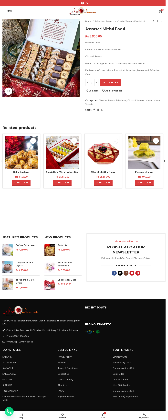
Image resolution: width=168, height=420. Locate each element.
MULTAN (7, 379)
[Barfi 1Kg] (49, 250)
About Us (62, 385)
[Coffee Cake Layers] (7, 250)
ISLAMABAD (9, 362)
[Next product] (161, 21)
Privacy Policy (65, 356)
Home (88, 21)
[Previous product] (153, 21)
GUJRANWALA (10, 390)
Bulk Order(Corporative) (125, 396)
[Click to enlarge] (8, 91)
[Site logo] (83, 11)
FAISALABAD (9, 373)
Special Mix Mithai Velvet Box (62, 171)
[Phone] (9, 411)
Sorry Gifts (118, 373)
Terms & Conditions (68, 368)
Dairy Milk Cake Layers (24, 264)
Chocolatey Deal (67, 279)
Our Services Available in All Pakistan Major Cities (24, 398)
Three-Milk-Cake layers (25, 281)
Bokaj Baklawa (21, 171)
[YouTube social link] (131, 273)
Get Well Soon (120, 379)
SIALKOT (7, 385)
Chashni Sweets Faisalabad (131, 21)
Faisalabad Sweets (104, 21)
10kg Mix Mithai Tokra (103, 171)
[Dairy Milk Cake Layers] (7, 267)
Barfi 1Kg (62, 245)
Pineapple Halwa (144, 171)
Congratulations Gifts (124, 368)
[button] (21, 183)
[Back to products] (157, 21)
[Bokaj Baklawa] (21, 152)
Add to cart (110, 82)
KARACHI (7, 368)
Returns (62, 362)
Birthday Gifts (120, 356)
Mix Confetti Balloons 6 (65, 264)
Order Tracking (65, 379)
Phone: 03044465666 (17, 335)
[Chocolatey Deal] (49, 284)
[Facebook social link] (78, 3)
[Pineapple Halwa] (144, 152)
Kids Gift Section (121, 385)
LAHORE (7, 356)
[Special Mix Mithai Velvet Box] (62, 152)
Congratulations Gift (123, 390)
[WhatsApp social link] (87, 3)
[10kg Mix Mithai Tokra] (103, 152)
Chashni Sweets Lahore (139, 100)
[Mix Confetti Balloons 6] (49, 267)
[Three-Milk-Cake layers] (7, 284)
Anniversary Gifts (122, 362)
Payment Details (66, 396)
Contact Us (63, 373)
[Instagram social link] (126, 273)
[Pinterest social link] (82, 3)
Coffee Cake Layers (26, 245)
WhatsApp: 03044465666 (19, 341)
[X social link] (120, 273)
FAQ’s (61, 390)
